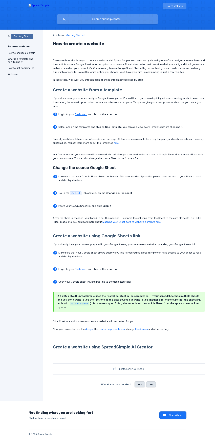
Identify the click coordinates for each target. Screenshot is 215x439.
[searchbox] (107, 19)
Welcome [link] (13, 74)
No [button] (151, 384)
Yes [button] (140, 384)
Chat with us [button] (175, 415)
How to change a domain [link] (21, 53)
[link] (20, 36)
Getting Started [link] (75, 35)
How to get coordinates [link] (21, 68)
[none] (39, 6)
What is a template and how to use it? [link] (20, 60)
